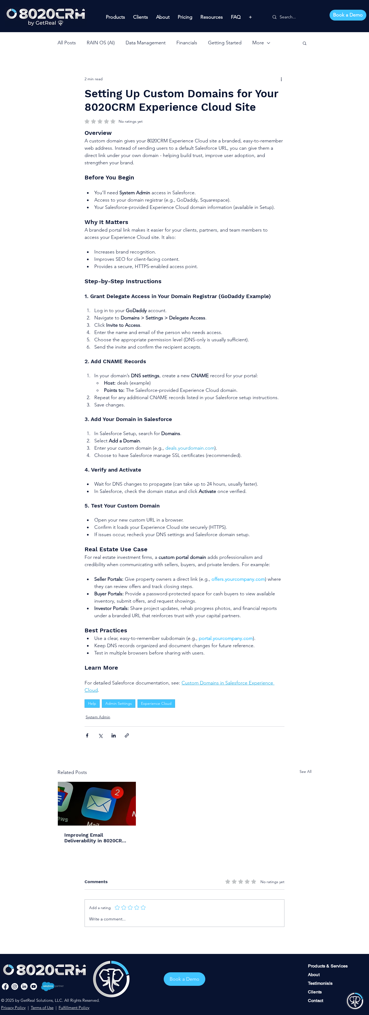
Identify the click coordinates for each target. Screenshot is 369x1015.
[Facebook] (5, 986)
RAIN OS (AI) (101, 43)
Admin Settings (118, 703)
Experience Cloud (156, 703)
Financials (186, 43)
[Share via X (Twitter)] (100, 735)
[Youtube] (33, 986)
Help (92, 703)
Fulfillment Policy (74, 1007)
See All (305, 771)
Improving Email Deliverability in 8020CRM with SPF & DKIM (95, 837)
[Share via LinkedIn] (113, 735)
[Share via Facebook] (87, 735)
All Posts (67, 43)
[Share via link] (126, 735)
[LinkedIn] (24, 986)
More (258, 43)
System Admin (98, 716)
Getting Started (224, 43)
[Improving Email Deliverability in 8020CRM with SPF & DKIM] (97, 804)
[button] (304, 43)
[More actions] (281, 79)
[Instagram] (14, 986)
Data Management (146, 43)
